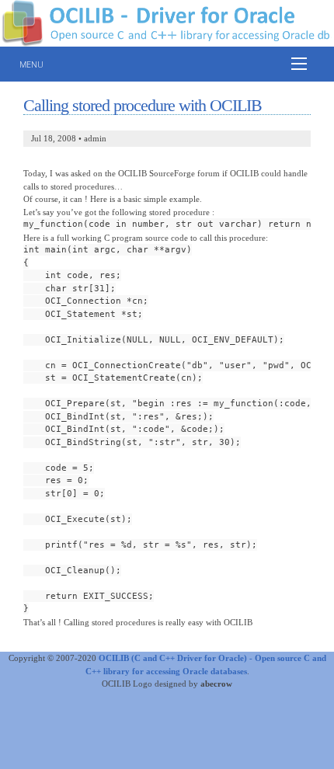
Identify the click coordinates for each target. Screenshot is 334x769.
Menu (31, 64)
